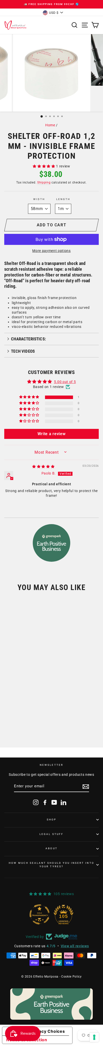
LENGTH (63, 199)
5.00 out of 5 (65, 382)
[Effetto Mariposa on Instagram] (35, 802)
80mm (36, 691)
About (51, 848)
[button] (44, 166)
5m (28, 709)
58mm (16, 691)
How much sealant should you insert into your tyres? (51, 865)
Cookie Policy (71, 976)
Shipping (43, 182)
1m (13, 709)
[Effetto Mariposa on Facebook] (45, 802)
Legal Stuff (52, 834)
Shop (51, 819)
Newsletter (51, 765)
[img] (43, 466)
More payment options (51, 251)
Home (50, 125)
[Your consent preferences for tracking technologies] (94, 1037)
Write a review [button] (52, 433)
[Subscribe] (85, 787)
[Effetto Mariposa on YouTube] (54, 802)
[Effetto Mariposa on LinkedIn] (63, 802)
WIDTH (39, 199)
